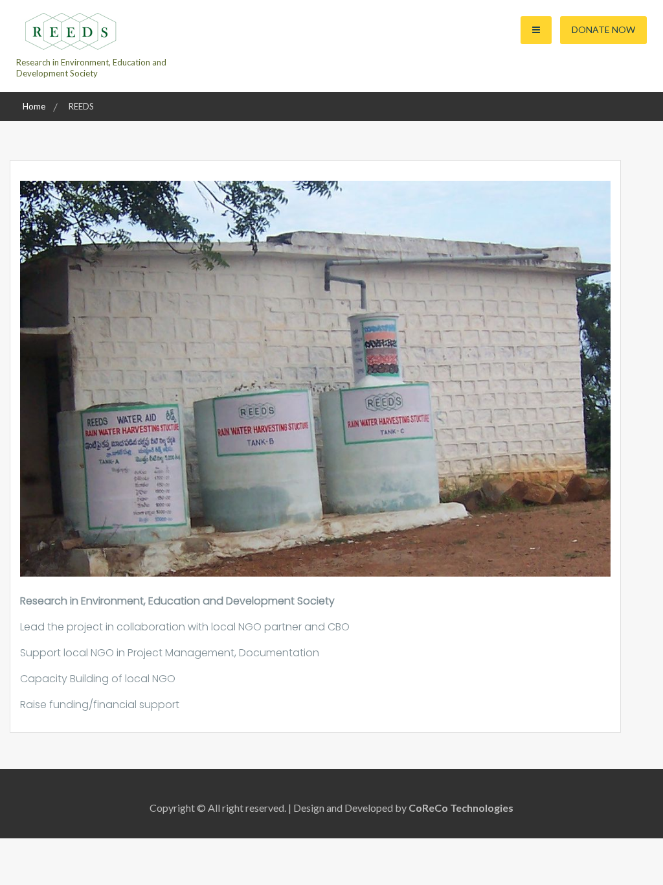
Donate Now (603, 29)
